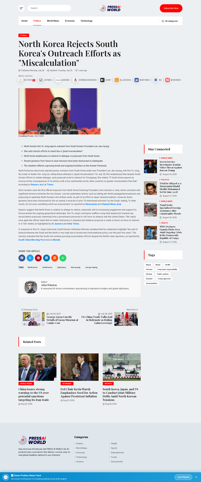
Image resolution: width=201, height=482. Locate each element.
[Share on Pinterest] (38, 258)
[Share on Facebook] (21, 258)
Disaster (149, 279)
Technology (86, 21)
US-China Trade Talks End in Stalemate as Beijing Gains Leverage (96, 319)
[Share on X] (30, 258)
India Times (73, 223)
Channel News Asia (111, 204)
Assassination (151, 283)
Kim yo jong (75, 267)
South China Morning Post (31, 240)
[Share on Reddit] (54, 258)
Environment (117, 462)
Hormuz (149, 269)
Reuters (35, 184)
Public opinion (163, 274)
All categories (171, 21)
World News (53, 21)
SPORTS (108, 384)
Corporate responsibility (167, 269)
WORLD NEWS (26, 384)
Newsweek (91, 204)
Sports (114, 448)
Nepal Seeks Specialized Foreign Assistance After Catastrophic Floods (170, 209)
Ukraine (149, 274)
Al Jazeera (57, 223)
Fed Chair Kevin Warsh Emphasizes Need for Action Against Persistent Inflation (79, 392)
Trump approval (164, 279)
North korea (32, 267)
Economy (70, 21)
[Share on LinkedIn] (46, 258)
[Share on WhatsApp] (62, 258)
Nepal (148, 265)
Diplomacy (61, 267)
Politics (37, 21)
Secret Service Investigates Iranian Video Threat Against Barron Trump (171, 166)
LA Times (48, 184)
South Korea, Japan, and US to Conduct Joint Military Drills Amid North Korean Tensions (120, 394)
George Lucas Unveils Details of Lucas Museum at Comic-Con (62, 319)
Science (80, 462)
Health (167, 265)
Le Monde (55, 240)
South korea (47, 267)
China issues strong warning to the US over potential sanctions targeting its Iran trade (33, 394)
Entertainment (117, 452)
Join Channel (183, 477)
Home (24, 21)
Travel (114, 457)
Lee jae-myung (91, 267)
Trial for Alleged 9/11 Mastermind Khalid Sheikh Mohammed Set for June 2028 (170, 187)
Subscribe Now (171, 8)
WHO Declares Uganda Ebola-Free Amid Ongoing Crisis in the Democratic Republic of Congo (171, 232)
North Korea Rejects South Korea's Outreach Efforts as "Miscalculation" (69, 53)
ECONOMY (67, 384)
